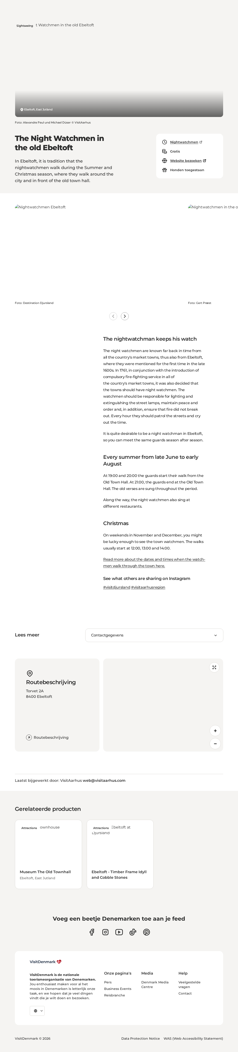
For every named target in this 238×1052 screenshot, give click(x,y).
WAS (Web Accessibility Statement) (193, 1038)
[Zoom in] (215, 730)
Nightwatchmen (184, 142)
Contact (185, 993)
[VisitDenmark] (46, 961)
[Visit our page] (105, 932)
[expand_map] (214, 667)
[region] (163, 705)
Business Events (117, 989)
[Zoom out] (215, 743)
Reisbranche (114, 995)
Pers (108, 982)
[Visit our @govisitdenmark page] (133, 932)
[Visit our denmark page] (92, 932)
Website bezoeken (186, 161)
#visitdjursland (116, 587)
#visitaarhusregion (148, 587)
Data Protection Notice (140, 1038)
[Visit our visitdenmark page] (119, 932)
